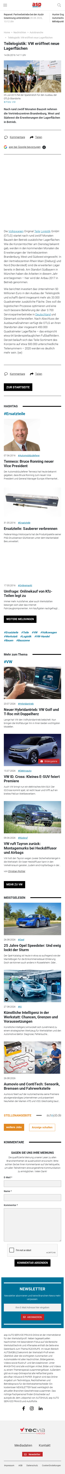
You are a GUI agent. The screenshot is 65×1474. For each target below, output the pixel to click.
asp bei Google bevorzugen (25, 147)
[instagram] (32, 1408)
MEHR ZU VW (14, 884)
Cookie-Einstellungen (51, 1465)
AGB (20, 1465)
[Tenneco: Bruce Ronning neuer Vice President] (32, 435)
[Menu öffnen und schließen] (6, 5)
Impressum (9, 1465)
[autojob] (54, 1115)
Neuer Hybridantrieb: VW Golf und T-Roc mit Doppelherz (31, 712)
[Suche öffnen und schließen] (58, 5)
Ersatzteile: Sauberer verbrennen (30, 529)
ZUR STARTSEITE (18, 387)
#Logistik (25, 636)
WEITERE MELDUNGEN (20, 619)
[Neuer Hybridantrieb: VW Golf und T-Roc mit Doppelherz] (32, 683)
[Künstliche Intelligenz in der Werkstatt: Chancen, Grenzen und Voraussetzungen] (32, 986)
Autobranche (36, 32)
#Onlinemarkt (25, 585)
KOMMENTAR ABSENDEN (32, 1262)
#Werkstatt (10, 636)
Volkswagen (16, 231)
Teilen (38, 137)
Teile (37, 231)
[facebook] (23, 1408)
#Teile (25, 632)
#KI (20, 1006)
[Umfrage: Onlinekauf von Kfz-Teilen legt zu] (32, 565)
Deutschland (43, 314)
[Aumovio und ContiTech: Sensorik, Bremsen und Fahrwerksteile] (32, 1057)
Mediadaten (23, 1445)
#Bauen (8, 640)
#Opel (21, 939)
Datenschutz (32, 1465)
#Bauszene (23, 640)
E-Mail (7, 1177)
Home (7, 32)
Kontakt (44, 1445)
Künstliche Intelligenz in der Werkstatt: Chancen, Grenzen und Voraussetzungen (31, 1017)
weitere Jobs (14, 1127)
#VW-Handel (42, 636)
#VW (34, 632)
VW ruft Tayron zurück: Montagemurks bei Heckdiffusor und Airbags (30, 848)
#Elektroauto (25, 770)
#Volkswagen (48, 632)
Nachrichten (20, 32)
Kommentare (17, 137)
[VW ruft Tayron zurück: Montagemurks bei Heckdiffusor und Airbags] (32, 817)
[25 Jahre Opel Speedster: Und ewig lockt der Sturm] (32, 919)
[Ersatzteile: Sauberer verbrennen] (32, 502)
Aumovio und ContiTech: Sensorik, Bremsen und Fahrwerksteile (32, 1086)
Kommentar (10, 1205)
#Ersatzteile (14, 413)
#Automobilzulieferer (29, 455)
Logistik (45, 231)
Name (7, 1191)
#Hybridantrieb (26, 703)
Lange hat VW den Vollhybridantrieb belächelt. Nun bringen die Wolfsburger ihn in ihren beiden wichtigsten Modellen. (32, 723)
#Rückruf (23, 837)
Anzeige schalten (42, 1127)
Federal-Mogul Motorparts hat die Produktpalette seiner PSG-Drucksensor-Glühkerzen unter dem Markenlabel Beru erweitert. (32, 538)
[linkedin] (40, 1408)
